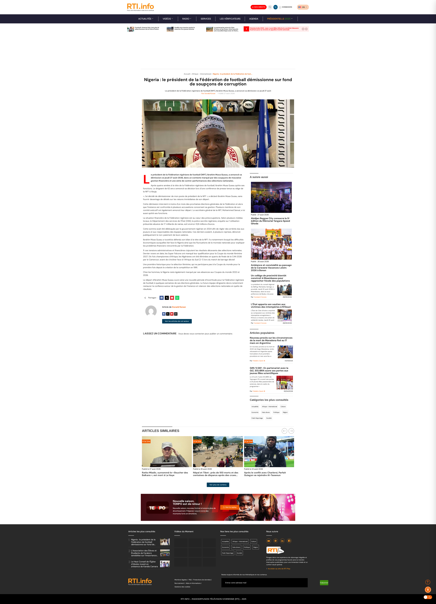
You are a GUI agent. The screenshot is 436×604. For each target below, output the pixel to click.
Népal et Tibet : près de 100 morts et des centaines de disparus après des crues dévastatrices (164, 475)
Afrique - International (201, 74)
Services (206, 18)
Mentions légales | (181, 580)
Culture (283, 407)
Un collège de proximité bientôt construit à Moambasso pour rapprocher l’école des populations (270, 278)
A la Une (146, 441)
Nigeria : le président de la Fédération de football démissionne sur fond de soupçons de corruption (143, 543)
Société (268, 418)
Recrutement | (180, 583)
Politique (276, 412)
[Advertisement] (218, 51)
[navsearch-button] (270, 7)
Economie (255, 412)
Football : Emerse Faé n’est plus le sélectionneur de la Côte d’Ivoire (147, 28)
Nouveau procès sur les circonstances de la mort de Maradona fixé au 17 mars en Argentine (271, 340)
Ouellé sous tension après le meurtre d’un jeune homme (184, 28)
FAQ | (190, 580)
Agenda (253, 18)
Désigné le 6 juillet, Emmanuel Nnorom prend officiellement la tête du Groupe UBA (269, 474)
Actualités (144, 18)
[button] (303, 28)
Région (285, 412)
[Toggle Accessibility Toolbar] (428, 590)
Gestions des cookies (182, 587)
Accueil (187, 74)
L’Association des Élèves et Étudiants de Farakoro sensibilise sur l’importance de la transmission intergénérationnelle (144, 555)
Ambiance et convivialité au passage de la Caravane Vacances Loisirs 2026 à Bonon (271, 268)
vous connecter (197, 333)
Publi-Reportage (257, 418)
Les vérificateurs (230, 18)
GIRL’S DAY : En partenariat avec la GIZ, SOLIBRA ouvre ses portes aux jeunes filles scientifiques (269, 371)
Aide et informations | (193, 583)
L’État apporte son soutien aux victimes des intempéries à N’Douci (271, 305)
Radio (185, 18)
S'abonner (324, 583)
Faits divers (266, 412)
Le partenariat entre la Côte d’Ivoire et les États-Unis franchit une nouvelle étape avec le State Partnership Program (226, 30)
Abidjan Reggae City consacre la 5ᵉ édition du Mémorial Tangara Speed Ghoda (270, 221)
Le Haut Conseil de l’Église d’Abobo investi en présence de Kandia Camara (144, 564)
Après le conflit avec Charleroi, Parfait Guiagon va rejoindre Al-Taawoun (214, 474)
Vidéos (167, 18)
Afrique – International (269, 407)
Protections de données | (202, 580)
